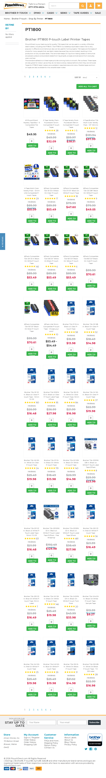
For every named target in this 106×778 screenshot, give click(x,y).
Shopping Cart (30, 744)
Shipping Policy (51, 743)
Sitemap (9, 761)
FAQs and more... (52, 741)
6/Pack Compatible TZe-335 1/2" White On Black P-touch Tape (51, 259)
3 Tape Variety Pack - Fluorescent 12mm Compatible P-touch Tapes (51, 123)
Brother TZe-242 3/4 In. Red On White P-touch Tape (32, 666)
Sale (98, 13)
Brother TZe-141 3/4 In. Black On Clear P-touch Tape (91, 394)
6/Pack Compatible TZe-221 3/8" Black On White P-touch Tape (90, 191)
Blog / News (69, 742)
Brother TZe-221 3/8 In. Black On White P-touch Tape (71, 462)
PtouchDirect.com (12, 765)
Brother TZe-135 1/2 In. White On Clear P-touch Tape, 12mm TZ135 (71, 395)
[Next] (49, 77)
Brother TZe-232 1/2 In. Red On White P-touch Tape (91, 530)
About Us (68, 740)
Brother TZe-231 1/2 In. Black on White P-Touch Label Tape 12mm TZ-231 (31, 531)
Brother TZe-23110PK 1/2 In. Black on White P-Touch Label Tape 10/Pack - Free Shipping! (51, 533)
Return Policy (50, 745)
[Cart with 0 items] (98, 6)
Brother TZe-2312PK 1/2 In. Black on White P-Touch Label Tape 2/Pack (71, 531)
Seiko (63, 13)
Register (35, 737)
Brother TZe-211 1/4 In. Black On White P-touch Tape (51, 462)
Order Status (29, 740)
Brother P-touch (16, 13)
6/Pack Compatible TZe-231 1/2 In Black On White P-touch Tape (31, 259)
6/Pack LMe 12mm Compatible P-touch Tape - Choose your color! (51, 327)
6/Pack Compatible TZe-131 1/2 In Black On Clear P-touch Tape (51, 191)
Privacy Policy (70, 744)
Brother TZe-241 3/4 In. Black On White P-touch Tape (51, 598)
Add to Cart (32, 146)
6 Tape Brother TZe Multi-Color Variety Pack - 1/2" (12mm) (90, 122)
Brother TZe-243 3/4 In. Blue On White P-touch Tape (51, 666)
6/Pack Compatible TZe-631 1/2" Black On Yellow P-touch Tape (70, 259)
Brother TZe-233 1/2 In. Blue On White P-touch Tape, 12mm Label (32, 599)
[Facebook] (90, 749)
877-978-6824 (36, 7)
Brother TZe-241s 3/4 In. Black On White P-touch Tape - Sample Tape (91, 599)
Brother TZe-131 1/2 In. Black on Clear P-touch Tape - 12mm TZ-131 (32, 395)
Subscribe (94, 722)
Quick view (31, 105)
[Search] (82, 5)
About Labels (70, 737)
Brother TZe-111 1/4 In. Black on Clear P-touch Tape (71, 326)
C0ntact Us (49, 748)
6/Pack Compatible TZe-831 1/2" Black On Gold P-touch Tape (90, 259)
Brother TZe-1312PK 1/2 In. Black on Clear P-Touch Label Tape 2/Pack (51, 395)
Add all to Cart (87, 86)
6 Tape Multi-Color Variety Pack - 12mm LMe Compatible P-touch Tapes (32, 191)
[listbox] (90, 77)
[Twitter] (86, 749)
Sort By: (78, 77)
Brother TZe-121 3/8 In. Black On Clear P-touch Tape (91, 326)
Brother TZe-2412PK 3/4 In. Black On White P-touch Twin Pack (71, 599)
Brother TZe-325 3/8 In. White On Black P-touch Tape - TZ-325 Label (91, 667)
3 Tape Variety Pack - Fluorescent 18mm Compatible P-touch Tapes (71, 123)
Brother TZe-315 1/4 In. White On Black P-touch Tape (71, 666)
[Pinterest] (95, 749)
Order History (30, 742)
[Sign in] (90, 6)
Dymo (37, 13)
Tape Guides (81, 13)
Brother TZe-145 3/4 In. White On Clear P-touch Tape (31, 462)
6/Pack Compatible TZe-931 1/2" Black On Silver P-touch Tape (31, 327)
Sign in (27, 737)
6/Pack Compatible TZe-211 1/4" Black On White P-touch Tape (71, 190)
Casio (50, 13)
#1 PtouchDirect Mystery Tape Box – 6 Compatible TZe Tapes (32, 123)
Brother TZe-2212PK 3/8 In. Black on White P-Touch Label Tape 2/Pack (91, 463)
